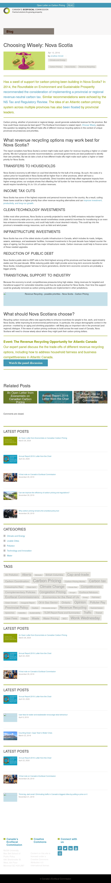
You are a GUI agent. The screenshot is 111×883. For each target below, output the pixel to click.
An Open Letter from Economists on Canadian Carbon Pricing (43, 438)
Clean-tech (31, 587)
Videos (24, 618)
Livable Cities (13, 540)
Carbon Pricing (56, 66)
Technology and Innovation (19, 550)
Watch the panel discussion (25, 362)
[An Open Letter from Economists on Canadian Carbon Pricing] (10, 441)
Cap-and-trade (78, 574)
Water (9, 555)
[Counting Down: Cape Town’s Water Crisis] (10, 736)
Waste (35, 618)
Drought (72, 592)
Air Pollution (11, 574)
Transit (99, 612)
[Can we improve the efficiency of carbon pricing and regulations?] (10, 495)
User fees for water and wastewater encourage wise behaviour (43, 714)
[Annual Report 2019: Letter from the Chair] (10, 459)
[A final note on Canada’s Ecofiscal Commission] (10, 477)
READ (70, 5)
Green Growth (11, 602)
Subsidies (22, 613)
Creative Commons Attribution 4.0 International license (40, 862)
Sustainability (35, 613)
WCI (64, 618)
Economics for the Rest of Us (61, 597)
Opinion (80, 602)
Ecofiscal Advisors (88, 592)
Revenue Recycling (87, 66)
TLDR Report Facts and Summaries (62, 612)
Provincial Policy (16, 607)
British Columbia (54, 574)
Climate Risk (72, 587)
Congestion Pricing (52, 592)
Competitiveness (91, 587)
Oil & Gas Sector (48, 602)
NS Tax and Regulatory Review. (25, 101)
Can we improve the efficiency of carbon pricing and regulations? (44, 492)
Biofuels (38, 575)
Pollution (11, 545)
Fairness (96, 597)
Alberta (26, 575)
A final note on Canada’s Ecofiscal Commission (37, 474)
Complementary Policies (20, 592)
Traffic (87, 612)
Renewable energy (49, 608)
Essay (85, 597)
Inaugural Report (28, 602)
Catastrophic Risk (14, 586)
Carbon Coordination (17, 581)
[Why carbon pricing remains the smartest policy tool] (10, 513)
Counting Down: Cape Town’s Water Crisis (35, 733)
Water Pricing (51, 618)
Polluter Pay (97, 602)
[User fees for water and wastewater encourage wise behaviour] (10, 717)
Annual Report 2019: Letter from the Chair (35, 456)
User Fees (11, 618)
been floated (71, 107)
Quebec (35, 607)
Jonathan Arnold (56, 56)
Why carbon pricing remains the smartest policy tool (39, 510)
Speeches (9, 612)
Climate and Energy (57, 60)
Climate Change (52, 586)
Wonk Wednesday (85, 617)
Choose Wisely (89, 124)
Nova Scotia (70, 66)
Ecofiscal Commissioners (22, 597)
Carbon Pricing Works (75, 581)
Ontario (66, 602)
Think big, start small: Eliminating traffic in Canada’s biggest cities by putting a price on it (53, 794)
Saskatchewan (96, 607)
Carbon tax (97, 580)
